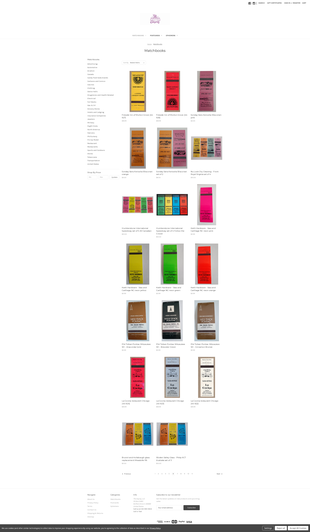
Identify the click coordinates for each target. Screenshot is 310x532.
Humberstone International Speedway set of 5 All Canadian (136, 229)
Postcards (155, 35)
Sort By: (126, 63)
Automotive (92, 67)
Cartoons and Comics (96, 81)
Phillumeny (92, 136)
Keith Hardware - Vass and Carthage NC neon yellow (134, 288)
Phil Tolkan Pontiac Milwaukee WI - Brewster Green (170, 345)
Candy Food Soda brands (97, 78)
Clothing (91, 88)
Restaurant (92, 143)
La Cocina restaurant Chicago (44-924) (136, 402)
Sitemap (90, 517)
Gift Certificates (274, 3)
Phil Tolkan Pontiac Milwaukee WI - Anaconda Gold (136, 345)
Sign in (287, 3)
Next (219, 474)
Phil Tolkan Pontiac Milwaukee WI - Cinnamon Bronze (205, 345)
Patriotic (91, 133)
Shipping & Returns (95, 513)
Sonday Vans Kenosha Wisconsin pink (206, 116)
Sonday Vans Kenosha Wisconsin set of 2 (171, 173)
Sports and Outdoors (96, 150)
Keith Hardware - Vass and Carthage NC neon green (168, 288)
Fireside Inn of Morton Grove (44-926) (172, 116)
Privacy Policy (92, 503)
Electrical (91, 98)
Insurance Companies (96, 116)
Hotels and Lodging (95, 112)
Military (90, 123)
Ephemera (170, 35)
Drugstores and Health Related (100, 95)
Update (114, 177)
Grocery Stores (93, 109)
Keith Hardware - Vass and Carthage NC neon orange (203, 288)
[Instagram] (254, 3)
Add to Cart (137, 91)
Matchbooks (138, 35)
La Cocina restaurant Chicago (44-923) (170, 402)
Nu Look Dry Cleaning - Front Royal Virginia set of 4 (205, 173)
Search (261, 3)
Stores (90, 154)
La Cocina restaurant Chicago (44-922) (204, 402)
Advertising (92, 64)
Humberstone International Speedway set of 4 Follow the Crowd (170, 231)
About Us (91, 499)
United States (93, 164)
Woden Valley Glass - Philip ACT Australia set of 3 (171, 458)
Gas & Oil (91, 105)
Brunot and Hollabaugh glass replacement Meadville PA (136, 458)
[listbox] (138, 63)
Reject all (281, 528)
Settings (268, 528)
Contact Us (91, 510)
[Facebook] (249, 3)
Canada (90, 74)
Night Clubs (92, 126)
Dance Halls (92, 91)
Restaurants (92, 147)
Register (296, 3)
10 (188, 474)
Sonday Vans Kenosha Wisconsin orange (137, 173)
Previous (127, 474)
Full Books (91, 102)
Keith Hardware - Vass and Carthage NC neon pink (203, 229)
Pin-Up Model (93, 140)
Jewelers (91, 119)
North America (93, 129)
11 (192, 474)
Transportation (93, 160)
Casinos (90, 85)
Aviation (90, 71)
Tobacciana (92, 157)
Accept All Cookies (298, 528)
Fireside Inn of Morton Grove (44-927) (137, 116)
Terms (89, 506)
